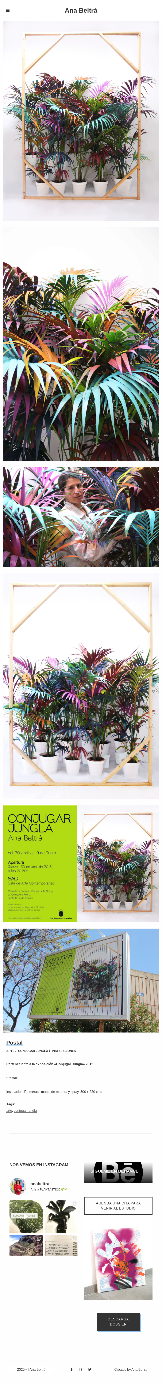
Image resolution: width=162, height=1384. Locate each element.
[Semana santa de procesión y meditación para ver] (26, 1251)
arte (9, 1110)
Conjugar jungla (33, 1051)
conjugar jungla (25, 1110)
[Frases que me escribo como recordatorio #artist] (61, 1251)
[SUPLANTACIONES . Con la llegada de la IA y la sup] (26, 1216)
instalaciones (64, 1051)
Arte (10, 1051)
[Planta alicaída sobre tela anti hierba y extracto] (61, 1216)
